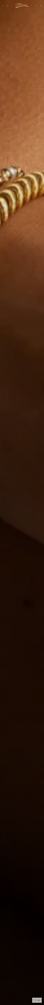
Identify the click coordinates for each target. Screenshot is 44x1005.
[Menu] (2, 5)
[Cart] (41, 5)
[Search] (7, 5)
